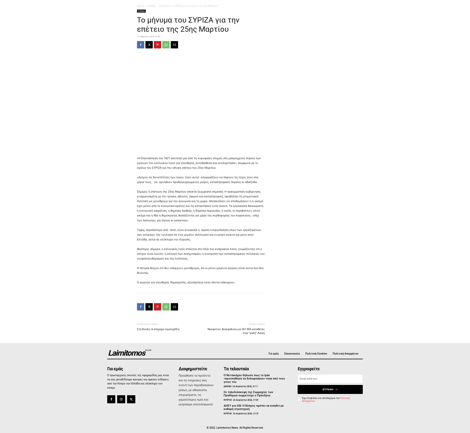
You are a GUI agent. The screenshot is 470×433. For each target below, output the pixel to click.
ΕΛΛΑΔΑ (152, 5)
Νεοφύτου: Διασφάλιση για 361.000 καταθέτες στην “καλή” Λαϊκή (236, 331)
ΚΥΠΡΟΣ (228, 400)
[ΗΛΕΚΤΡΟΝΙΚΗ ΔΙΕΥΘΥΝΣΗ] (174, 44)
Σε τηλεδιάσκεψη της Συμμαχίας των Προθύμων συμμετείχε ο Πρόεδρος (248, 393)
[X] (149, 44)
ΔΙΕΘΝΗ (228, 386)
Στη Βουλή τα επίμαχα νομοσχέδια (158, 329)
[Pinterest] (157, 44)
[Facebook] (140, 44)
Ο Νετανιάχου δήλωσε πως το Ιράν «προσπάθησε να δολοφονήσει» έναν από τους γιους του (254, 378)
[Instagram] (121, 399)
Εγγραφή (328, 389)
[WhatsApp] (166, 44)
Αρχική (140, 5)
